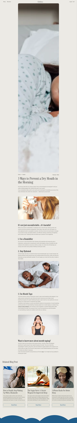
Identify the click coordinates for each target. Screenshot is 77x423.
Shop (4, 1)
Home (19, 174)
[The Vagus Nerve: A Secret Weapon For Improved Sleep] (38, 377)
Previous (54, 174)
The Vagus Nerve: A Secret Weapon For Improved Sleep (37, 391)
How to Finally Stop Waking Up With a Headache (13, 391)
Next (58, 174)
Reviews (9, 1)
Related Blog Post (10, 361)
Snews (23, 174)
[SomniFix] (40, 1)
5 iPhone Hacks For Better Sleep (61, 391)
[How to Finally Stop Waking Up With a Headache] (14, 377)
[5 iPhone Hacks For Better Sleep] (63, 377)
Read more (14, 405)
